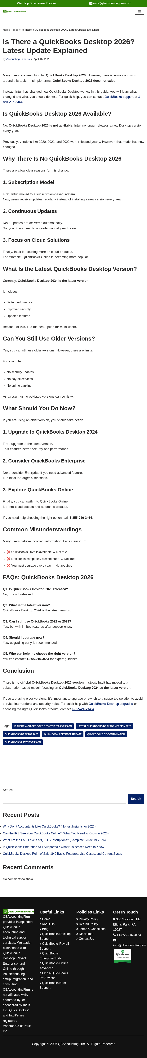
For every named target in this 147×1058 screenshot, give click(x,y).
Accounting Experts (18, 58)
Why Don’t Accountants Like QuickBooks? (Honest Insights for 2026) (49, 826)
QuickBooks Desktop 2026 (21, 734)
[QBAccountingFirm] (14, 11)
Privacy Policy (88, 919)
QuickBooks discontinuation (106, 734)
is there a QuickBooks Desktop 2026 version (43, 726)
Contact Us (86, 938)
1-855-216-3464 (83, 709)
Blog (16, 29)
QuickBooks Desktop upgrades (111, 704)
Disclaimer (85, 933)
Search (8, 790)
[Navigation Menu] (139, 11)
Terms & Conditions (91, 929)
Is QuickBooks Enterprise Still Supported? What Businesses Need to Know (53, 847)
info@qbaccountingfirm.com (111, 3)
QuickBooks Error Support (53, 985)
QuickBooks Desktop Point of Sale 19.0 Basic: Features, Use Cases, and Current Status (62, 853)
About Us (48, 924)
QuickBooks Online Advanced (54, 966)
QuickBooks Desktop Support (55, 936)
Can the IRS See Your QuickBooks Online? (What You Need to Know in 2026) (56, 833)
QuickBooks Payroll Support (54, 946)
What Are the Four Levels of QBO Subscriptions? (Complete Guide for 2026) (54, 840)
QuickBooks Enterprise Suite (50, 956)
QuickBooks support (119, 97)
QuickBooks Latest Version (23, 742)
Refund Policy (88, 924)
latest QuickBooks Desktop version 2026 (104, 726)
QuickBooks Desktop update (63, 734)
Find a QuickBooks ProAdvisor (54, 975)
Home (6, 29)
